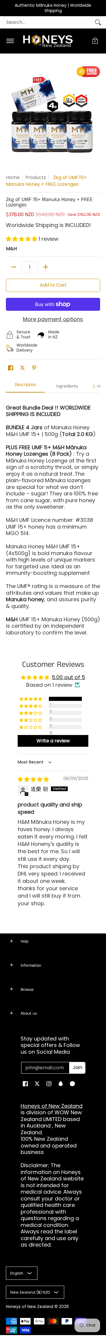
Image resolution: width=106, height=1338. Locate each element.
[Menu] (10, 41)
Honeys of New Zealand (51, 1106)
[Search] (98, 22)
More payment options (53, 319)
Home (13, 177)
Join (77, 1067)
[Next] (93, 386)
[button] (95, 41)
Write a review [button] (53, 740)
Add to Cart (53, 285)
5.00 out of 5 (68, 677)
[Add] (46, 267)
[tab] (25, 386)
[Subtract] (14, 267)
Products (35, 177)
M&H (11, 248)
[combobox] (48, 22)
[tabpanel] (53, 517)
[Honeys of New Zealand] (52, 41)
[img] (33, 779)
